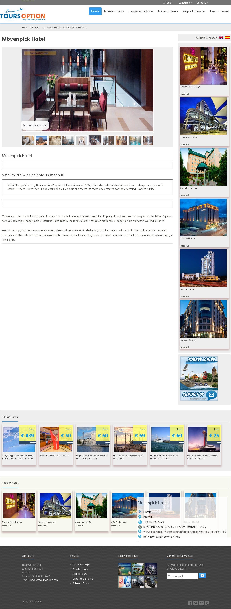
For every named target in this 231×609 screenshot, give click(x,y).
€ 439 (28, 435)
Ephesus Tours (168, 11)
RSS (207, 603)
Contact (201, 3)
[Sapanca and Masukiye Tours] (138, 568)
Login (170, 3)
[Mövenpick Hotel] (28, 140)
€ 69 (141, 435)
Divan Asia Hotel (187, 289)
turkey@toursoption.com (43, 580)
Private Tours (80, 569)
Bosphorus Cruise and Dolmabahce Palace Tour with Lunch (92, 457)
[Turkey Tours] (22, 14)
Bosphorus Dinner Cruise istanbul (54, 455)
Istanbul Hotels (52, 27)
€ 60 (104, 435)
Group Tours (80, 574)
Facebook (190, 603)
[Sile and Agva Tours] (124, 568)
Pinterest (201, 603)
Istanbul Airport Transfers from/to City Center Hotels (202, 457)
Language (184, 3)
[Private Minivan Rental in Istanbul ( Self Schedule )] (151, 581)
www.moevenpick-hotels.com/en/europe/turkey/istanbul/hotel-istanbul (184, 532)
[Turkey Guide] (199, 373)
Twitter (195, 603)
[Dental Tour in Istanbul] (124, 581)
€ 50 (67, 435)
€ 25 (215, 435)
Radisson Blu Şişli (188, 340)
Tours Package (81, 564)
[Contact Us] (199, 395)
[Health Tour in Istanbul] (151, 568)
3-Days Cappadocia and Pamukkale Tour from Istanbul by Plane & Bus (18, 457)
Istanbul (36, 27)
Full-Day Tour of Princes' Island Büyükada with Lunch (164, 457)
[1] (202, 575)
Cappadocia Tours (141, 11)
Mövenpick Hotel (74, 27)
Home (95, 11)
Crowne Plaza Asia (188, 137)
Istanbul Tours (114, 11)
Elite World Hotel (187, 238)
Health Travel (219, 11)
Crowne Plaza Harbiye (190, 86)
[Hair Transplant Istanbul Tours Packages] (138, 581)
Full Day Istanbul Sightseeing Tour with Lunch (128, 457)
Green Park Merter (188, 188)
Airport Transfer (194, 11)
